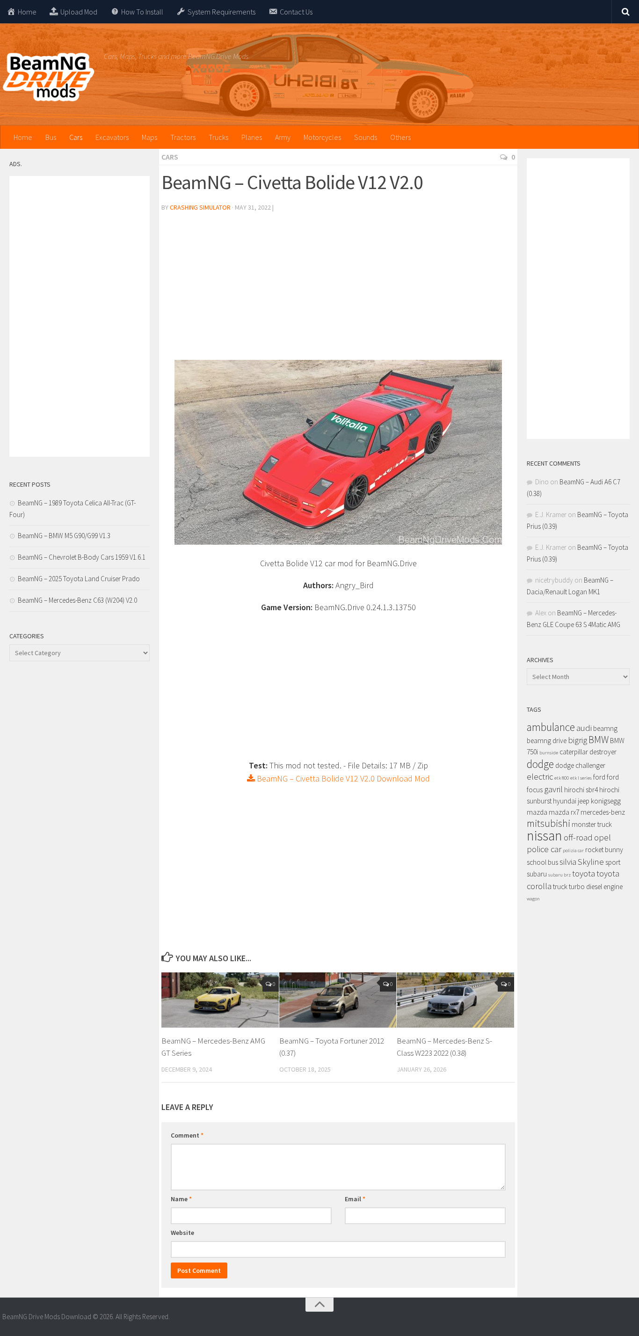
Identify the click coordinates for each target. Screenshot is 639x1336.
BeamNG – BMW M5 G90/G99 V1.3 (64, 535)
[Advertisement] (338, 289)
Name (181, 1199)
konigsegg (606, 800)
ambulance (551, 727)
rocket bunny (604, 849)
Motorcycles (322, 137)
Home (23, 137)
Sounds (365, 137)
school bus (542, 862)
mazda (537, 812)
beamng (605, 728)
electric (540, 776)
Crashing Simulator (200, 207)
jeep (583, 800)
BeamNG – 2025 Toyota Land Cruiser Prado (79, 578)
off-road (578, 837)
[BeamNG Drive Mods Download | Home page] (48, 77)
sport (612, 862)
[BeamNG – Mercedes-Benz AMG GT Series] (220, 1000)
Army (282, 137)
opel (602, 837)
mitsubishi (548, 823)
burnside (548, 753)
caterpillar (573, 751)
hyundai (564, 800)
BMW (598, 739)
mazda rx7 (564, 812)
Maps (149, 137)
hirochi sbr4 (581, 789)
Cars (75, 137)
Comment (187, 1135)
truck (560, 886)
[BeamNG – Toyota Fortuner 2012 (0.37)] (338, 1000)
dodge (540, 764)
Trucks (218, 137)
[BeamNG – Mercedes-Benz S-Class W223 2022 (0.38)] (455, 1000)
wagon (533, 899)
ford (599, 777)
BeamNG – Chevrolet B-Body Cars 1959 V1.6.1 (81, 557)
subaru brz (559, 875)
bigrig (577, 740)
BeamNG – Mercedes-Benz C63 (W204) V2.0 (77, 600)
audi (584, 728)
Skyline (591, 861)
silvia (567, 861)
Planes (251, 137)
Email (355, 1199)
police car (544, 849)
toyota (583, 873)
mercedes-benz (603, 812)
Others (400, 137)
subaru (537, 873)
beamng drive (546, 740)
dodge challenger (580, 765)
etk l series (581, 778)
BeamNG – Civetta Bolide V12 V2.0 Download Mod (342, 778)
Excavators (112, 137)
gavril (553, 789)
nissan (544, 835)
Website (182, 1232)
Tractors (183, 137)
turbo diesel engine (596, 886)
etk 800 (561, 778)
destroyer (603, 751)
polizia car (573, 850)
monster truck (592, 824)
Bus (50, 137)
